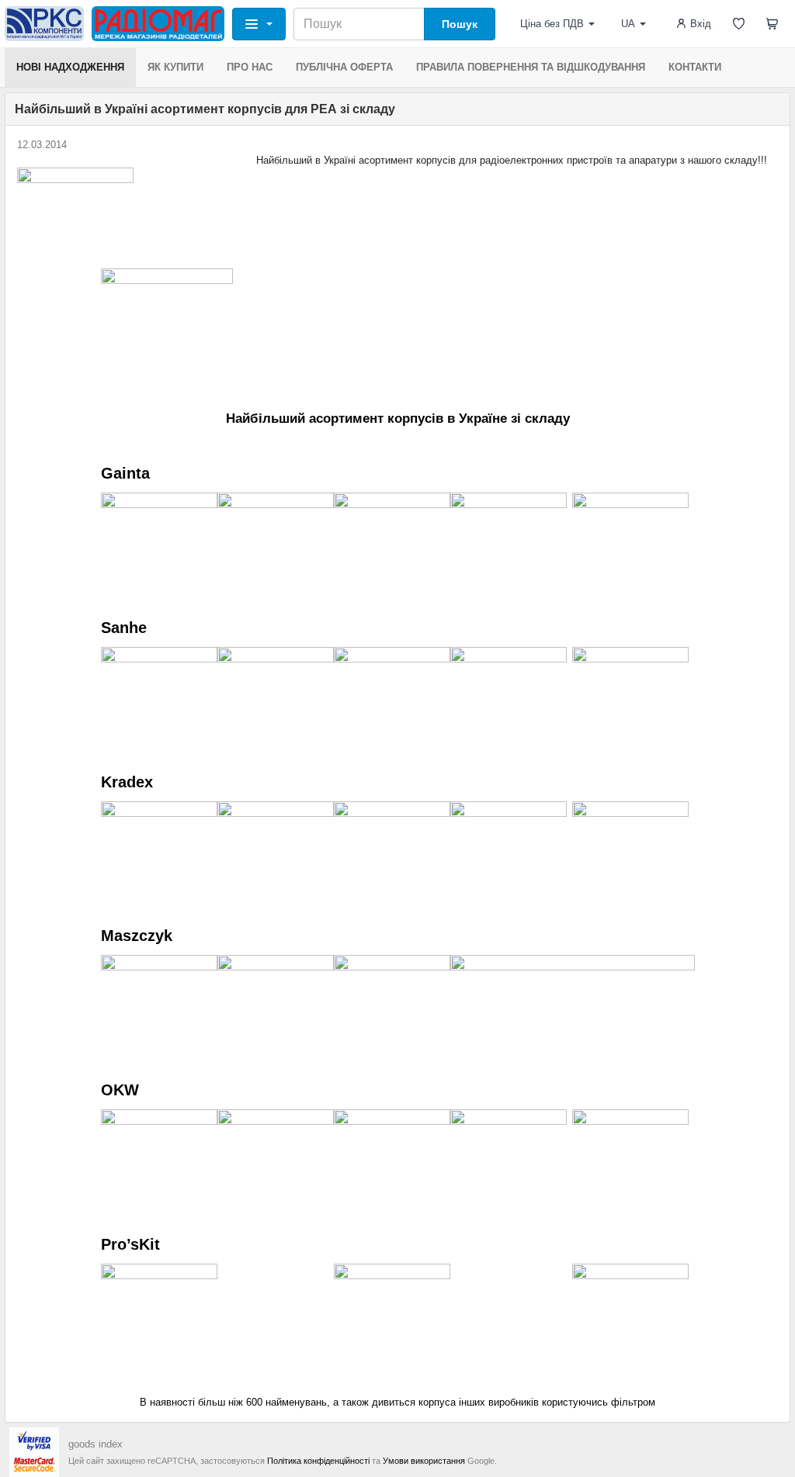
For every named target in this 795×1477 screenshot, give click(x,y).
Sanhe (124, 627)
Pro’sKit (130, 1244)
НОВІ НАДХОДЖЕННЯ (70, 67)
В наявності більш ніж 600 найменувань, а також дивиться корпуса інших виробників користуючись (375, 1402)
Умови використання (424, 1460)
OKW (120, 1089)
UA (628, 23)
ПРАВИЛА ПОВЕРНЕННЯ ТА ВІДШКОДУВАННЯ (530, 67)
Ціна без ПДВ (552, 23)
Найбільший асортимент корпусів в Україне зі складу (398, 418)
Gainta (125, 473)
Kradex (127, 781)
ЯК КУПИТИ (175, 67)
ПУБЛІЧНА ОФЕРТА (344, 67)
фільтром (633, 1402)
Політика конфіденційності (318, 1460)
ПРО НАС (250, 67)
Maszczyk (136, 935)
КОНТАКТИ (694, 67)
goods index (95, 1444)
